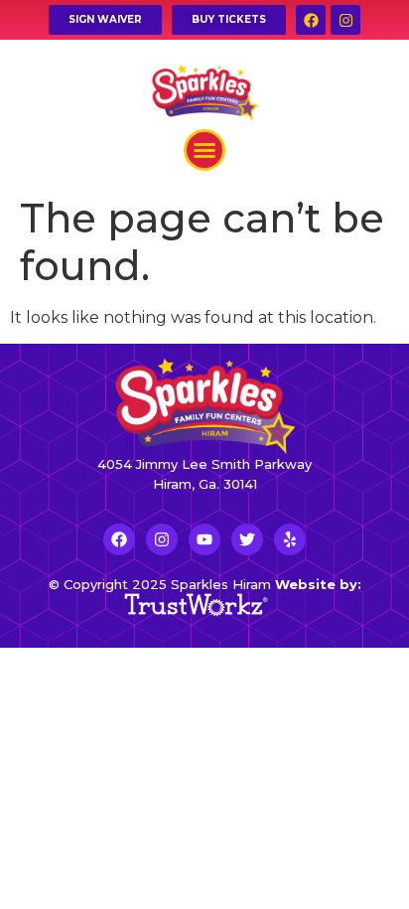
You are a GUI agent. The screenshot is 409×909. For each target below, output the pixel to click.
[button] (204, 150)
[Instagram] (345, 20)
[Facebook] (311, 20)
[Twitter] (247, 539)
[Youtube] (204, 539)
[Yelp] (290, 539)
